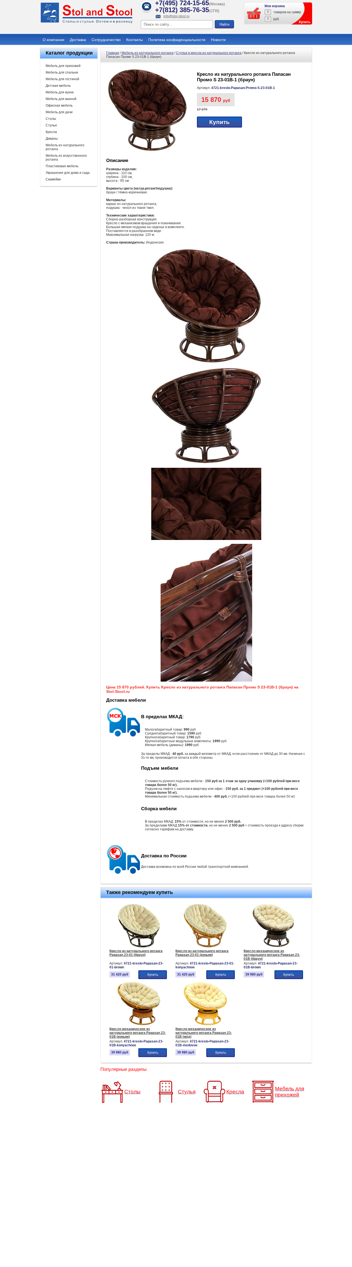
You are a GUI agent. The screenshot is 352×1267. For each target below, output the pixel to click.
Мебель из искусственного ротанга (66, 157)
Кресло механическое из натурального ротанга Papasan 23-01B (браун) (272, 955)
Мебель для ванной (61, 99)
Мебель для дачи (59, 112)
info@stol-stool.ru (176, 16)
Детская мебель (58, 86)
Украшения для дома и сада (68, 173)
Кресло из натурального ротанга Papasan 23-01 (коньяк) (202, 953)
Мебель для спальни (62, 72)
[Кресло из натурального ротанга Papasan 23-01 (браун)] (139, 947)
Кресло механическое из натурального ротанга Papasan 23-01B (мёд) (203, 1033)
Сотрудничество (106, 39)
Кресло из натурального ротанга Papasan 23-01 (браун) (136, 953)
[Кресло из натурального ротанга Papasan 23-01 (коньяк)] (205, 947)
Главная (112, 53)
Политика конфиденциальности (176, 39)
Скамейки (53, 179)
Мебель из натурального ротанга (65, 147)
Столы (51, 119)
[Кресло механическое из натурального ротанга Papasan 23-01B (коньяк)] (139, 1024)
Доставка (78, 39)
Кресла (51, 132)
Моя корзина (275, 6)
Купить (219, 122)
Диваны (52, 139)
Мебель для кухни (60, 92)
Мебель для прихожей (63, 66)
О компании (53, 39)
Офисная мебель (59, 105)
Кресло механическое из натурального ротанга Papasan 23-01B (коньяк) (137, 1033)
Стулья (51, 125)
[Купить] (254, 13)
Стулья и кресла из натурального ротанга (208, 53)
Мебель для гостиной (62, 79)
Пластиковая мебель (62, 166)
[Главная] (86, 23)
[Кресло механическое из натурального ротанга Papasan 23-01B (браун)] (273, 947)
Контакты (134, 39)
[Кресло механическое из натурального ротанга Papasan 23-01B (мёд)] (205, 1024)
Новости (218, 39)
